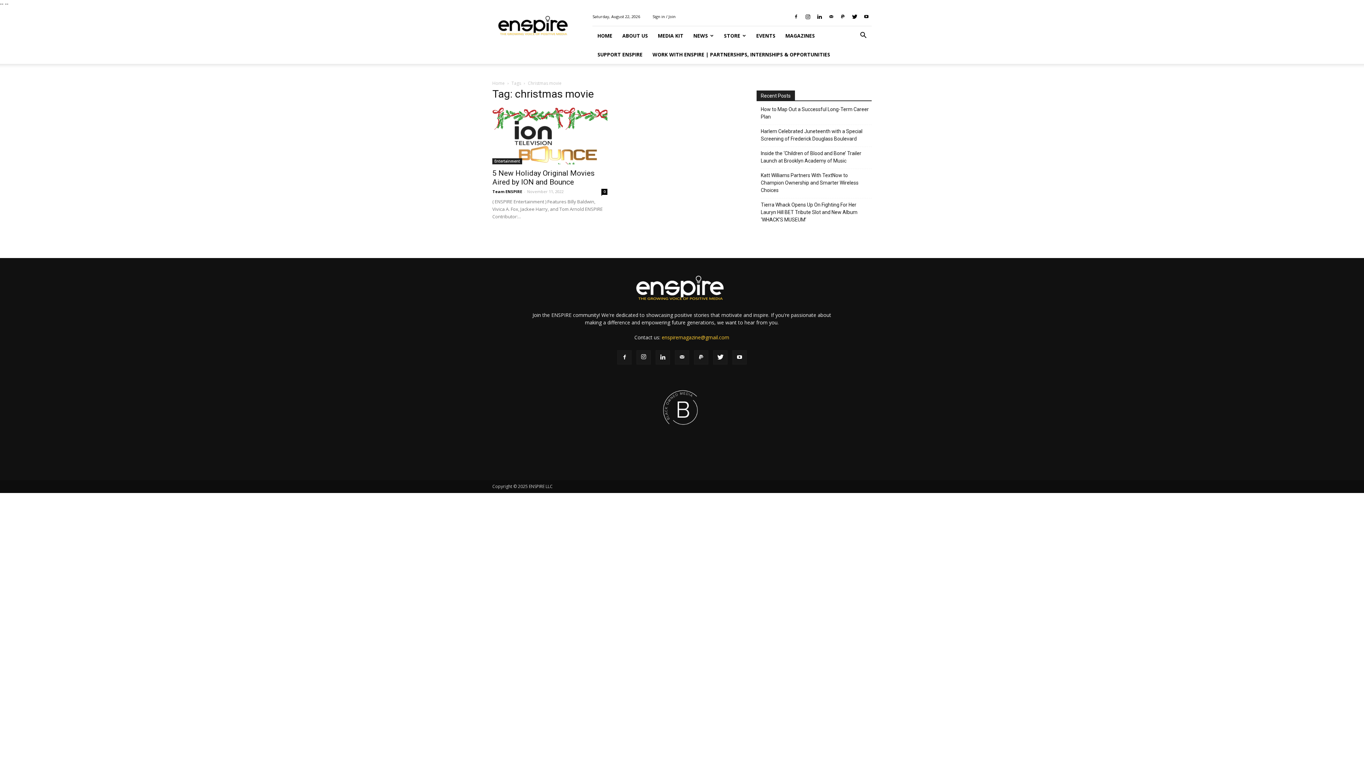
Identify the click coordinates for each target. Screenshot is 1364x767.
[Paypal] (843, 17)
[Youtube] (866, 17)
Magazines (800, 35)
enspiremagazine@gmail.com (695, 337)
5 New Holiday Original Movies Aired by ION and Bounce (543, 177)
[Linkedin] (819, 17)
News (700, 35)
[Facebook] (796, 17)
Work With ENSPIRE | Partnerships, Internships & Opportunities (741, 54)
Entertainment (507, 161)
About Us (635, 35)
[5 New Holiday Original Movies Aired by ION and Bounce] (549, 136)
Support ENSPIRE (620, 54)
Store (732, 35)
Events (765, 35)
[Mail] (831, 17)
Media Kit (670, 35)
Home (604, 35)
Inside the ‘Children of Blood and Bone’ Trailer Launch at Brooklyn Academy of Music (811, 157)
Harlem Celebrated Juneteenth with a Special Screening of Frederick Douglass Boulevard (811, 135)
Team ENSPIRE (507, 191)
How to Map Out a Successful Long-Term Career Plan (815, 113)
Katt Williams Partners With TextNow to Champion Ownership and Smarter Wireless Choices (810, 182)
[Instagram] (807, 17)
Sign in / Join (664, 16)
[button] (863, 36)
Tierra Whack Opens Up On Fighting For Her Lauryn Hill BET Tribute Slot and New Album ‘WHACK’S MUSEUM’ (809, 212)
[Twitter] (854, 17)
